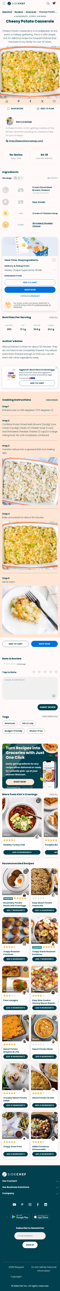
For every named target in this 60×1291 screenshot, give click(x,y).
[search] (48, 3)
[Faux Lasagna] (15, 989)
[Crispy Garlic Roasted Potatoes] (44, 940)
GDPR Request (16, 1267)
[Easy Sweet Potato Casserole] (44, 891)
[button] (4, 3)
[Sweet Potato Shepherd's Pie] (15, 1038)
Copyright (16, 1276)
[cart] (54, 3)
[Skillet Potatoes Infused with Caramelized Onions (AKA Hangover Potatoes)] (44, 1135)
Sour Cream (38, 202)
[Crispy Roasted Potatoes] (15, 940)
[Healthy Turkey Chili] (22, 827)
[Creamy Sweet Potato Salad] (15, 1086)
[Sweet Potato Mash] (44, 1038)
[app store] (41, 1217)
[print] (6, 101)
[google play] (20, 1217)
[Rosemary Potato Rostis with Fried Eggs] (15, 891)
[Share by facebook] (30, 101)
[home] (16, 3)
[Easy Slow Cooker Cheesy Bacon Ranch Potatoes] (44, 989)
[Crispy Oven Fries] (15, 1135)
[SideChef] (14, 1175)
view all (53, 794)
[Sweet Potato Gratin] (44, 1086)
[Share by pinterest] (18, 101)
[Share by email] (54, 101)
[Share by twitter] (42, 101)
